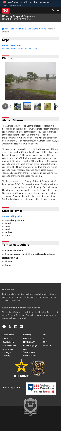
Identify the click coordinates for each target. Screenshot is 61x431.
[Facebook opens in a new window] (4, 326)
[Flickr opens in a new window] (21, 326)
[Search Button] (52, 10)
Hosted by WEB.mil (12, 387)
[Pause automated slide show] (5, 106)
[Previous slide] (11, 106)
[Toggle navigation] (57, 10)
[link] (3, 220)
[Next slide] (57, 106)
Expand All (18, 216)
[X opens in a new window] (10, 326)
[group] (30, 81)
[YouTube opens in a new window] (15, 326)
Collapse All (7, 216)
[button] (13, 5)
